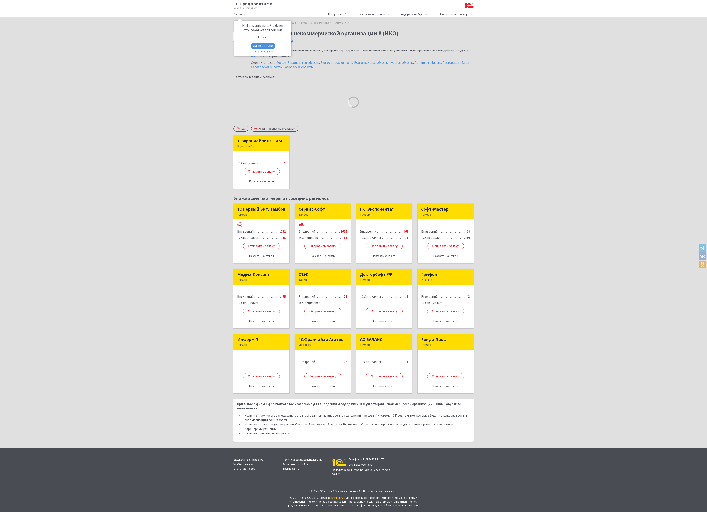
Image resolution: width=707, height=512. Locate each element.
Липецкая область (427, 63)
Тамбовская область (298, 67)
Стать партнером (244, 468)
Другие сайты (291, 468)
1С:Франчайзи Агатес (321, 339)
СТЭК (303, 274)
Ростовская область (457, 63)
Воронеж (257, 56)
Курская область (401, 63)
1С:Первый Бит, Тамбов (261, 209)
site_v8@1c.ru (364, 464)
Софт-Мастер (435, 209)
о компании (336, 497)
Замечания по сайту (295, 464)
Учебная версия (243, 464)
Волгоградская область (371, 63)
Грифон (429, 274)
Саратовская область (266, 67)
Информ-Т (247, 339)
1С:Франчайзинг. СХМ (259, 140)
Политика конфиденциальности (303, 459)
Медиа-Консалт (253, 274)
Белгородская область (337, 63)
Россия (281, 63)
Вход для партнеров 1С (248, 459)
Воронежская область (303, 63)
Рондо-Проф (433, 339)
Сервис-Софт (312, 209)
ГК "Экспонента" (377, 209)
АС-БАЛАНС (371, 339)
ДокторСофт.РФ (376, 274)
